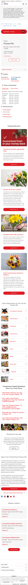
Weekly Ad (5, 516)
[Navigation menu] (2, 4)
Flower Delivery (7, 109)
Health (7, 1)
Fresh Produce (16, 333)
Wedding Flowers (7, 116)
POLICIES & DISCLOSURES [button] (7, 570)
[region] (14, 581)
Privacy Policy (6, 582)
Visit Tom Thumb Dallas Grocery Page (14, 493)
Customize (22, 580)
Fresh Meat (16, 326)
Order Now (18, 293)
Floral (16, 349)
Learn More (18, 248)
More (23, 31)
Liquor (16, 379)
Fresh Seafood (16, 318)
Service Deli (16, 364)
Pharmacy (12, 1)
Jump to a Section (6, 69)
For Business (18, 1)
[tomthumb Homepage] (6, 4)
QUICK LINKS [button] (4, 564)
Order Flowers (6, 114)
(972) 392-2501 (5, 79)
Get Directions (7, 56)
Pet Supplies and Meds (16, 311)
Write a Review (15, 81)
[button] (23, 4)
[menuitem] (6, 31)
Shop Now (18, 164)
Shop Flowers (14, 59)
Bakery (16, 356)
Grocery (3, 1)
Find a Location (15, 549)
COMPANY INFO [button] (5, 567)
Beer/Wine (16, 341)
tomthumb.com (18, 489)
